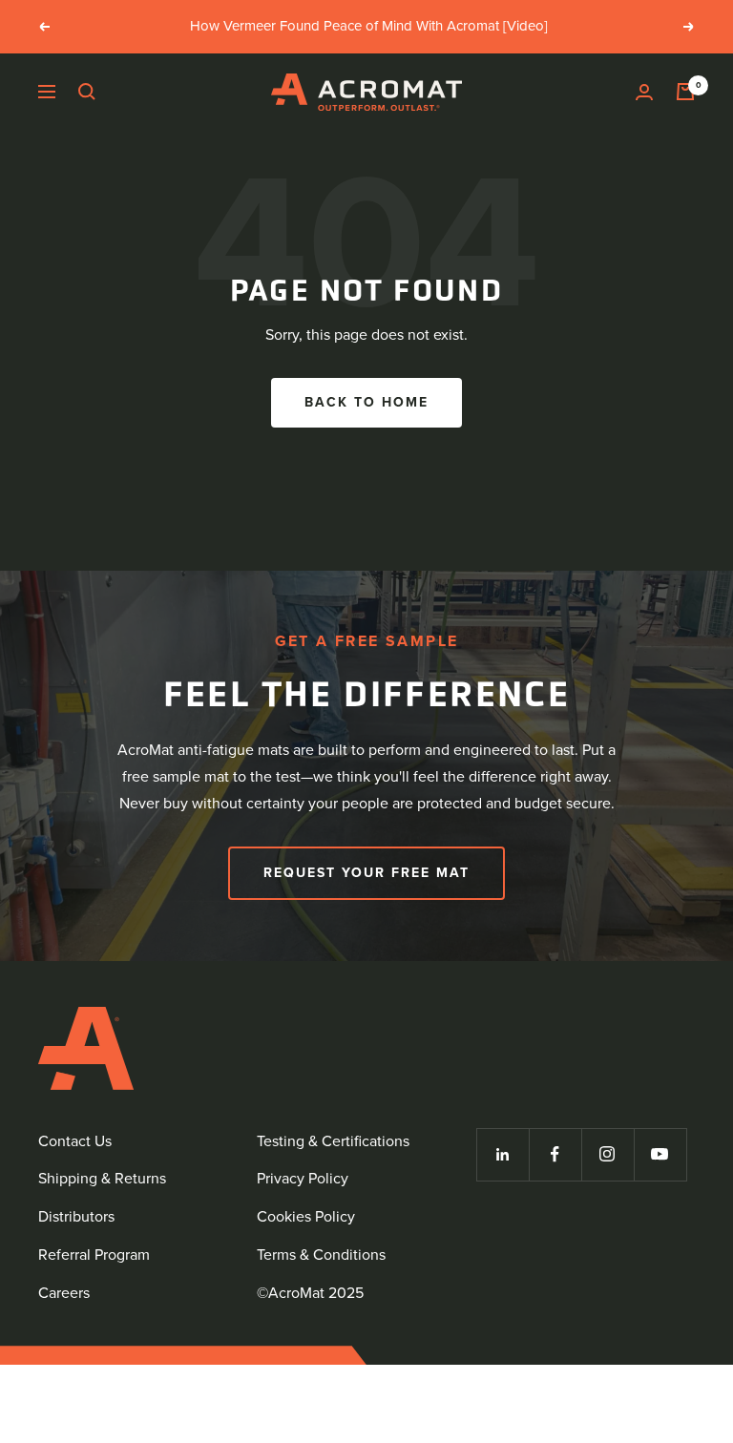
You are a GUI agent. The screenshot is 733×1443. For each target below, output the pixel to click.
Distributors (76, 1216)
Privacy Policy (302, 1178)
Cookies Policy (306, 1216)
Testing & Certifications (333, 1141)
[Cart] (685, 91)
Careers (64, 1293)
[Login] (644, 92)
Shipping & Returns (102, 1178)
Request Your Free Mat (366, 873)
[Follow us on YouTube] (660, 1154)
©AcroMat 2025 (310, 1293)
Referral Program (94, 1254)
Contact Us (75, 1141)
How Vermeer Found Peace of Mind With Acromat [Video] (369, 25)
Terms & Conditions (321, 1254)
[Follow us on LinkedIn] (502, 1154)
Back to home (366, 402)
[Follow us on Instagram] (607, 1154)
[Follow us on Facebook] (555, 1154)
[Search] (86, 91)
